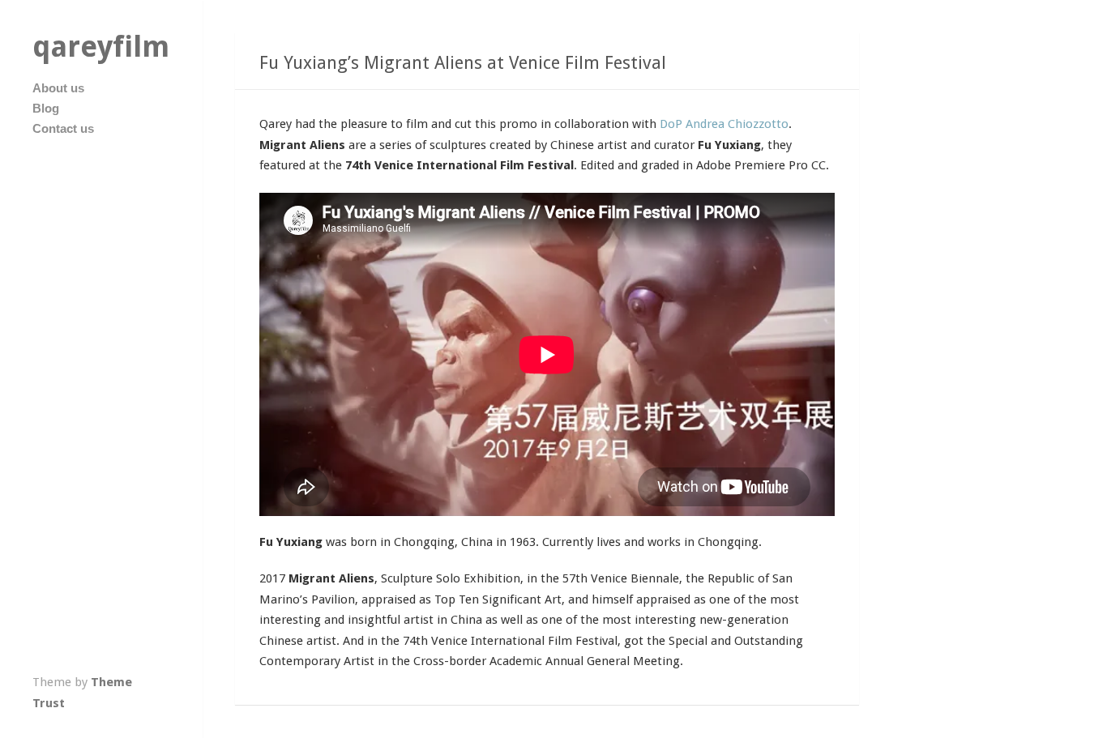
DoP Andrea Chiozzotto (724, 124)
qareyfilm (100, 46)
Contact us (63, 128)
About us (58, 88)
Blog (45, 108)
